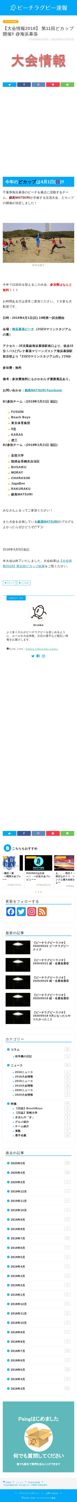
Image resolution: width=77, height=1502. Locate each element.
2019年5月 (39, 1257)
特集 (40, 1103)
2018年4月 (39, 1379)
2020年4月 (40, 1172)
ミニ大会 (25, 583)
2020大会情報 (41, 1094)
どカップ (10, 583)
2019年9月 (39, 1219)
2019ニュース (41, 1081)
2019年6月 (39, 1247)
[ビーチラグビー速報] (38, 9)
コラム (40, 1049)
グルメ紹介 (41, 1121)
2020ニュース (41, 1090)
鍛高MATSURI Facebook (43, 390)
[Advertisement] (38, 133)
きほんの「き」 (41, 1117)
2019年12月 (39, 1191)
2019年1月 (39, 1294)
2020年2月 (39, 1182)
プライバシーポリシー (29, 1493)
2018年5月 (40, 1369)
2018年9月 (39, 1332)
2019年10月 (39, 1210)
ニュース (40, 1065)
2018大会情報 (11, 22)
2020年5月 (40, 1163)
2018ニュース (41, 1072)
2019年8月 (39, 1229)
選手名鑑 (42, 1135)
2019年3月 (39, 1276)
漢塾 (41, 1131)
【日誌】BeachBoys (41, 1108)
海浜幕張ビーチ (23, 329)
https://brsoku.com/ (42, 648)
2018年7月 (40, 1351)
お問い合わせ (52, 1493)
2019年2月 (39, 1285)
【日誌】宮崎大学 (41, 1112)
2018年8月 (39, 1341)
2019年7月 (40, 1238)
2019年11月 (39, 1200)
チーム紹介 (41, 1126)
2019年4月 (39, 1266)
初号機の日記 (41, 1056)
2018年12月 (39, 1304)
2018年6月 (39, 1360)
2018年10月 (39, 1322)
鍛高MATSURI (47, 521)
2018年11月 (39, 1313)
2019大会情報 (42, 1085)
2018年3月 (40, 1388)
